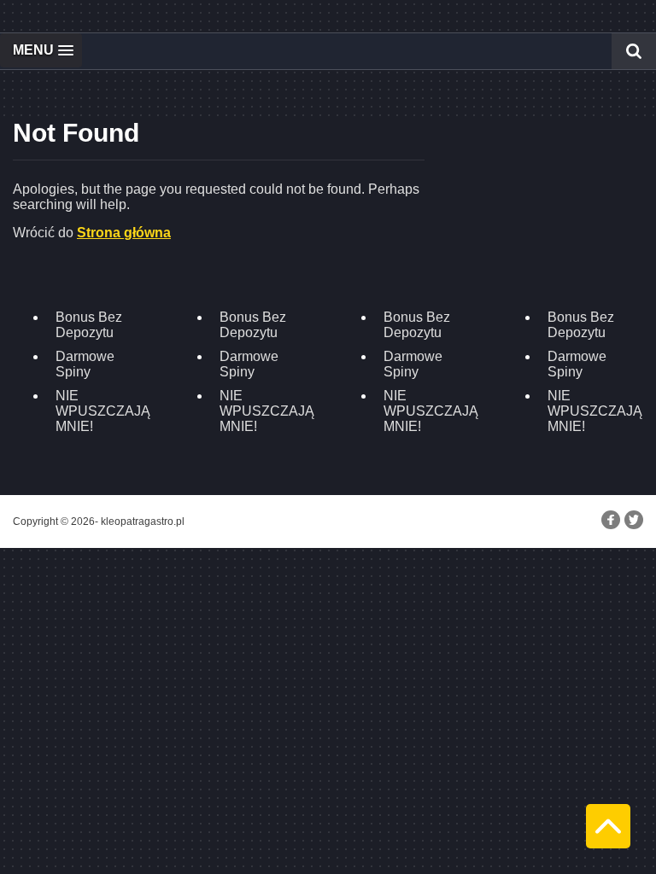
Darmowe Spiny (85, 364)
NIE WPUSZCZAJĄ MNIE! (103, 411)
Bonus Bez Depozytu (89, 325)
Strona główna (124, 232)
